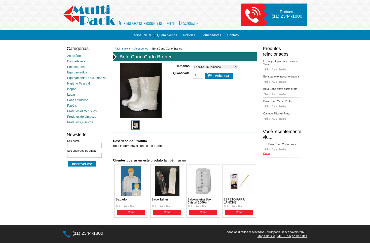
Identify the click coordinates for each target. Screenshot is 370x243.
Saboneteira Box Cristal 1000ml (199, 201)
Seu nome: (73, 140)
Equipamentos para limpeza (86, 78)
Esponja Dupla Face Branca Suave (280, 63)
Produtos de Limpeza (81, 116)
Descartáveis (76, 61)
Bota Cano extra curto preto (280, 88)
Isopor (71, 89)
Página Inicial (122, 48)
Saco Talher (160, 199)
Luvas (71, 94)
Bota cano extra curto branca (281, 76)
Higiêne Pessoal (78, 83)
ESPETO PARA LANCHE (234, 201)
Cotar (131, 212)
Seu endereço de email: (81, 150)
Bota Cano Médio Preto (277, 101)
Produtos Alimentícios (82, 111)
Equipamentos (77, 72)
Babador (122, 199)
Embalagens (76, 67)
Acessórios (74, 56)
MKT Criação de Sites (292, 236)
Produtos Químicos (80, 122)
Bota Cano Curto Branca (283, 144)
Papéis (72, 105)
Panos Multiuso (77, 100)
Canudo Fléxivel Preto (276, 113)
